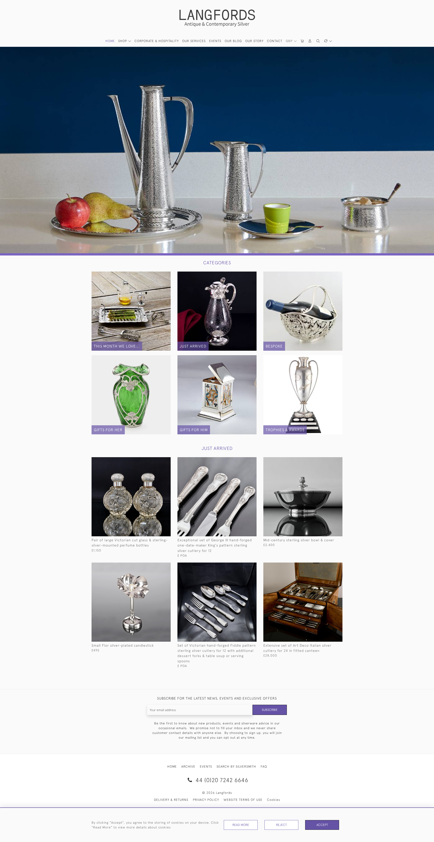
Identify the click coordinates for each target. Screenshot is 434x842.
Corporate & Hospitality (156, 41)
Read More (240, 825)
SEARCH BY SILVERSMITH (236, 766)
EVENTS (206, 766)
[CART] (302, 41)
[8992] (328, 566)
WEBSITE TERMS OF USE (243, 800)
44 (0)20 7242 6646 (221, 780)
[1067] (157, 460)
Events (215, 41)
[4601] (157, 566)
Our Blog (233, 41)
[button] (310, 41)
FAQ (264, 766)
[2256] (243, 566)
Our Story (254, 41)
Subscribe (270, 710)
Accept (322, 825)
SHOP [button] (123, 41)
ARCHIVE (188, 766)
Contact (274, 41)
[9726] (328, 460)
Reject (281, 825)
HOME (110, 41)
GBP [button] (290, 41)
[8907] (243, 460)
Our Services (194, 41)
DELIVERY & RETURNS (171, 800)
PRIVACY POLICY (206, 800)
